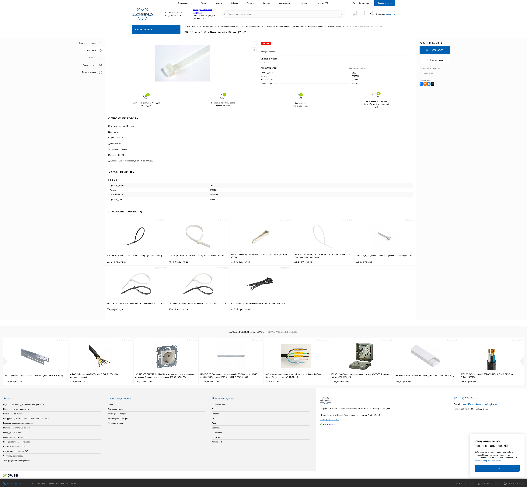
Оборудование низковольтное (15, 437)
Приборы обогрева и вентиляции (16, 442)
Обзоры (234, 3)
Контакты (303, 3)
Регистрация (365, 3)
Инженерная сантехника (13, 414)
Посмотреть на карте (329, 419)
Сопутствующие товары (13, 456)
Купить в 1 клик (436, 60)
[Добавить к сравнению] (254, 49)
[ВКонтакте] (421, 84)
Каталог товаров (143, 29)
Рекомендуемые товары (117, 418)
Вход (355, 3)
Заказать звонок (385, 3)
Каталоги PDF (322, 3)
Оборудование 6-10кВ (12, 432)
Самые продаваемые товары (246, 332)
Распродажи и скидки (117, 414)
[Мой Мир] (429, 84)
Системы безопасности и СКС (15, 451)
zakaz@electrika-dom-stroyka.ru (479, 404)
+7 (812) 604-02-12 (36, 483)
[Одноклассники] (425, 84)
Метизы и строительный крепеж (16, 428)
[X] (432, 84)
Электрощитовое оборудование (16, 461)
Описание (92, 58)
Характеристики (89, 65)
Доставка (266, 3)
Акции (203, 3)
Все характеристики (358, 68)
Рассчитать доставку (432, 68)
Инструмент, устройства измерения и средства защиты (26, 418)
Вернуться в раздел (87, 43)
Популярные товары (116, 409)
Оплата (250, 3)
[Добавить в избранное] (254, 43)
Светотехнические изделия (14, 447)
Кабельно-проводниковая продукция (18, 423)
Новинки (111, 404)
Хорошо (497, 468)
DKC (354, 73)
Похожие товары (89, 72)
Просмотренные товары (283, 332)
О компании (284, 3)
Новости (218, 3)
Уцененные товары (115, 423)
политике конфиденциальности (488, 461)
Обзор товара (90, 50)
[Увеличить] (183, 63)
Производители (185, 3)
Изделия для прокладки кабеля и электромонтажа (24, 404)
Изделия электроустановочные (16, 409)
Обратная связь (15, 483)
